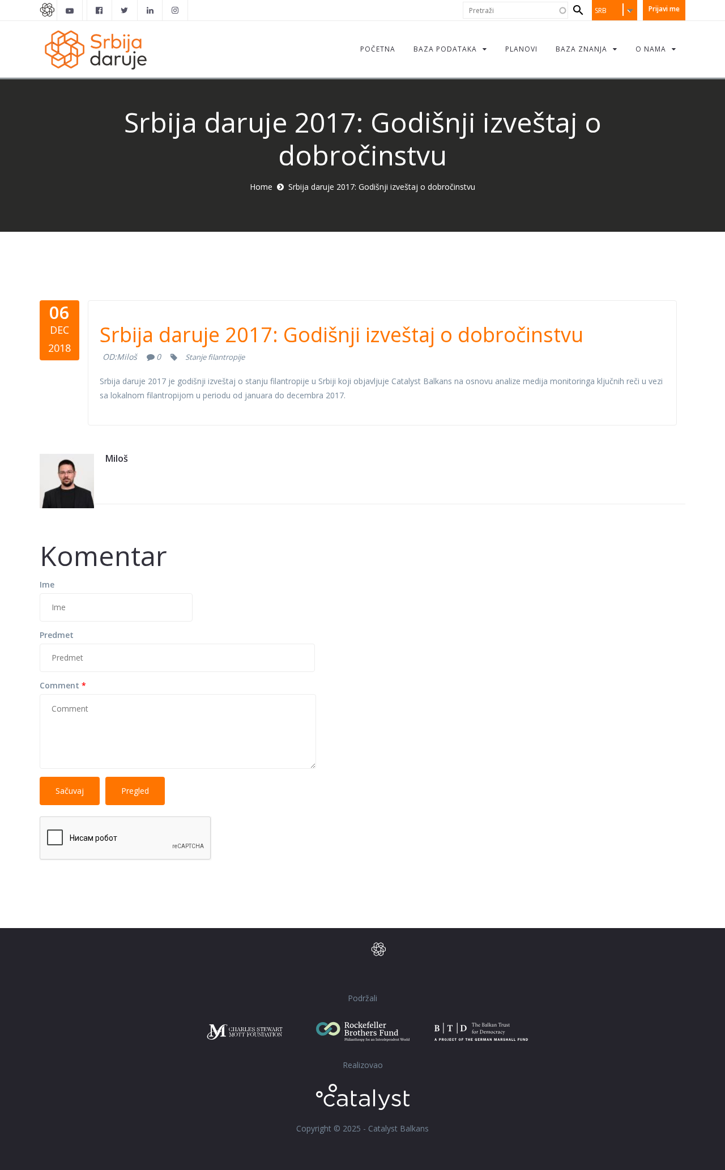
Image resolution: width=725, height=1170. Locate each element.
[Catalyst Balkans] (99, 10)
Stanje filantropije (215, 357)
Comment (63, 685)
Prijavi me (664, 9)
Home (261, 186)
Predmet (57, 634)
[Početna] (95, 49)
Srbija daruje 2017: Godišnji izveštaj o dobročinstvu (341, 334)
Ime (47, 584)
